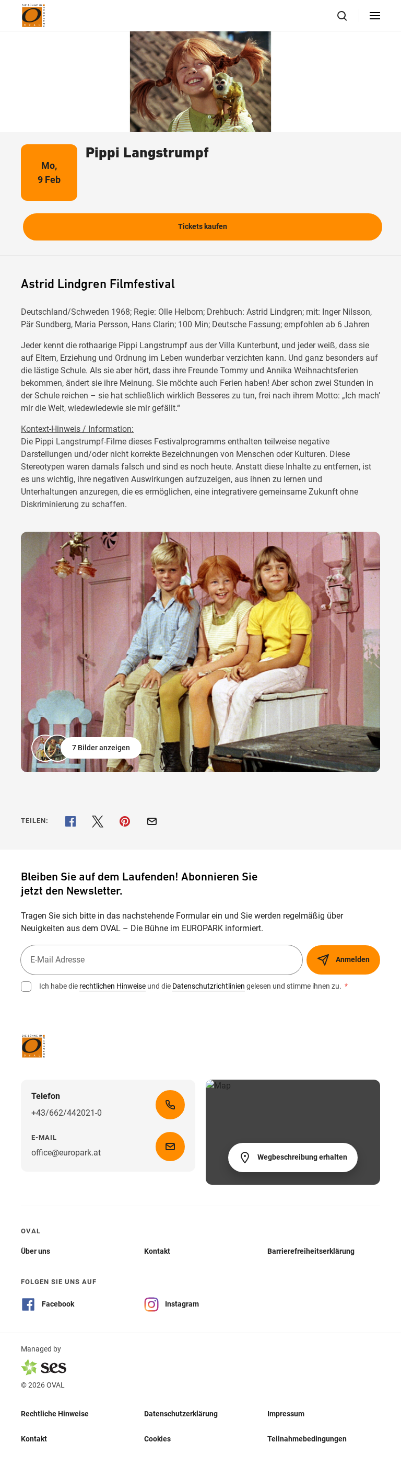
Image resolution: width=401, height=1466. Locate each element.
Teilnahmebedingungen (307, 1439)
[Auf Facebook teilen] (70, 821)
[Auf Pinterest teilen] (124, 821)
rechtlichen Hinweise (112, 986)
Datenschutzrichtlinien (208, 986)
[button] (87, 748)
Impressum (285, 1414)
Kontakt (34, 1439)
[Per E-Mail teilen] (151, 821)
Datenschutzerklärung (181, 1414)
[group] (200, 652)
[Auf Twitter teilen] (97, 821)
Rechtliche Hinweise (55, 1414)
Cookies (157, 1439)
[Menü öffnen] (374, 15)
